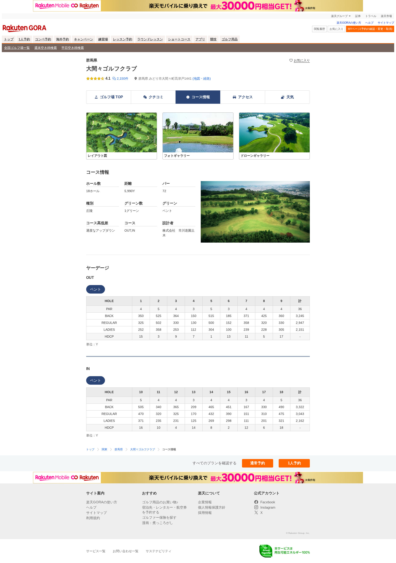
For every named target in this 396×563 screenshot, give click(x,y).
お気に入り (336, 29)
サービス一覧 (95, 551)
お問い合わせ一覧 (125, 551)
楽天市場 (386, 16)
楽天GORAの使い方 (349, 22)
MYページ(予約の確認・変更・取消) (370, 29)
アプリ (200, 39)
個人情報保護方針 (212, 507)
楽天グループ (339, 16)
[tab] (95, 289)
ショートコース (179, 39)
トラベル (370, 16)
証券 (358, 16)
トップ (9, 39)
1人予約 (24, 39)
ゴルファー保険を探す (159, 517)
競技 (213, 39)
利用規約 (93, 518)
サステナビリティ (158, 551)
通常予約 (257, 463)
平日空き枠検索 (72, 48)
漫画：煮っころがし (157, 523)
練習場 (103, 39)
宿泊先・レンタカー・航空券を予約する (164, 509)
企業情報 (205, 502)
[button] (121, 136)
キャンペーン (83, 39)
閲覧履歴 (319, 29)
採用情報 (205, 513)
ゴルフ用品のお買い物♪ (160, 502)
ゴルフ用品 (230, 39)
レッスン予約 (122, 39)
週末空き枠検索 (45, 48)
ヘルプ (369, 22)
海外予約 (62, 39)
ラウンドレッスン (150, 39)
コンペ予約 (43, 39)
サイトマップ (386, 22)
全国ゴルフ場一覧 (17, 48)
